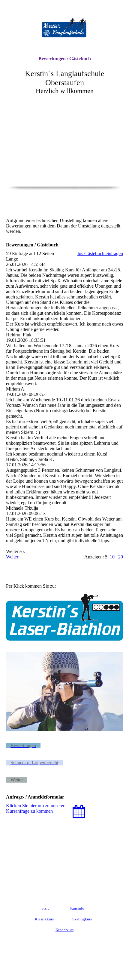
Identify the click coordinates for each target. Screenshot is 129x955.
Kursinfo (77, 908)
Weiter (12, 556)
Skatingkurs (82, 919)
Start (45, 908)
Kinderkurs (65, 930)
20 (120, 556)
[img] (64, 28)
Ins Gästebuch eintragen (100, 253)
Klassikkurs (45, 919)
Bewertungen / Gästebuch (64, 58)
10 (112, 556)
